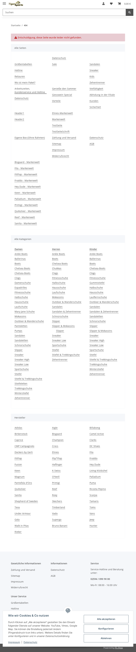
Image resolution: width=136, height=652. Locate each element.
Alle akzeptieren (106, 619)
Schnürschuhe (23, 345)
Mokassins (20, 316)
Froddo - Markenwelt (26, 180)
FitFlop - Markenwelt (26, 174)
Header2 (19, 119)
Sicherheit (95, 107)
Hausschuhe (21, 301)
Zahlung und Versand (64, 137)
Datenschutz (59, 58)
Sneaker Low (22, 364)
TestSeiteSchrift (60, 131)
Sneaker (94, 70)
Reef (54, 488)
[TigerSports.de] (16, 3)
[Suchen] (129, 12)
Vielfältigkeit (96, 88)
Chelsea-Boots (22, 273)
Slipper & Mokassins (63, 325)
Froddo (93, 458)
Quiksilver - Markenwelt (28, 211)
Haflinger (57, 464)
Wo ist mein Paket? (25, 82)
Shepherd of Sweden (26, 501)
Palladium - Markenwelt (28, 198)
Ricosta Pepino (98, 488)
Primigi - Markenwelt (26, 205)
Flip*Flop (57, 458)
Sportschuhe (22, 369)
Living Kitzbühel (98, 470)
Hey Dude (95, 464)
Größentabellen (23, 64)
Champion (58, 440)
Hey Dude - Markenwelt (28, 186)
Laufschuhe (21, 306)
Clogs (18, 277)
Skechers (57, 501)
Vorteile (56, 100)
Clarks (93, 440)
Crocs (55, 446)
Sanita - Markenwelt (26, 223)
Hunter (93, 525)
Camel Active (97, 433)
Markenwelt (58, 119)
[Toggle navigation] (4, 2)
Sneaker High (22, 359)
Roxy (54, 495)
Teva (17, 507)
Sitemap (56, 143)
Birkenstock (21, 433)
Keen (17, 470)
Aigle (55, 427)
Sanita (18, 495)
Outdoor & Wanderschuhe (29, 321)
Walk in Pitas (22, 525)
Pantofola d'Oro (23, 482)
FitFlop (18, 458)
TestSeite (57, 125)
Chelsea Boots (22, 268)
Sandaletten (21, 340)
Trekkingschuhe (23, 388)
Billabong (95, 427)
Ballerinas (20, 258)
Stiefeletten (21, 383)
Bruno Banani (59, 525)
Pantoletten (21, 325)
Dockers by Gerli (24, 452)
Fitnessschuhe (23, 292)
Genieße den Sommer (64, 88)
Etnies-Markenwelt (62, 113)
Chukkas (56, 268)
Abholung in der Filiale (102, 94)
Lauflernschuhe (98, 297)
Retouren (20, 76)
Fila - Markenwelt (24, 168)
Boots (18, 263)
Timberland (58, 507)
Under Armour (23, 513)
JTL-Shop (119, 647)
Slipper (19, 349)
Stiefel (18, 373)
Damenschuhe (23, 282)
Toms (93, 507)
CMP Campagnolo (24, 446)
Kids (92, 76)
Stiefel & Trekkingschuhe (28, 378)
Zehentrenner (97, 82)
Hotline (19, 70)
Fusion (18, 464)
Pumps (18, 330)
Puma (93, 482)
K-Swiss (56, 470)
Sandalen (95, 64)
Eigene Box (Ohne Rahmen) (30, 137)
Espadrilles (21, 287)
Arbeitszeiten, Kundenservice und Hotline (30, 90)
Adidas (18, 427)
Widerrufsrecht (60, 156)
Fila (91, 452)
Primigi (56, 482)
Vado (55, 513)
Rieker (18, 531)
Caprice (19, 440)
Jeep (92, 519)
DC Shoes (95, 446)
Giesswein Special (62, 94)
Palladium (95, 476)
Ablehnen (106, 638)
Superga (56, 519)
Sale (54, 64)
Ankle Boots (21, 254)
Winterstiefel (22, 393)
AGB (92, 143)
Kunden (94, 100)
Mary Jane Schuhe (25, 311)
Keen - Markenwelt (25, 192)
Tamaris (94, 501)
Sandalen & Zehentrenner (66, 311)
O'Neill (56, 476)
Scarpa (93, 495)
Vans (92, 513)
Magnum (20, 476)
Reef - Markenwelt (25, 217)
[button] (103, 3)
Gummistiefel (97, 282)
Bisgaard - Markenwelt (27, 162)
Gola (17, 519)
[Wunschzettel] (111, 3)
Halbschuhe (21, 297)
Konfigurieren (106, 628)
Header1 (19, 113)
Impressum (58, 149)
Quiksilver (20, 488)
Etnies (55, 452)
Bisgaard (57, 433)
